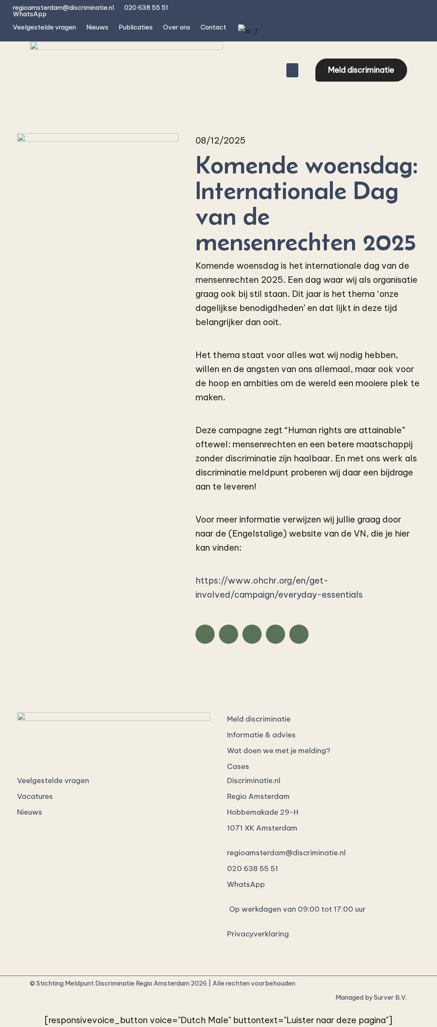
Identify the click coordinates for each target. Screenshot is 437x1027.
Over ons (176, 27)
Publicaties (136, 27)
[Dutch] (247, 31)
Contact (213, 27)
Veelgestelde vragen (44, 27)
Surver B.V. (390, 997)
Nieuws (97, 27)
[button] (292, 70)
